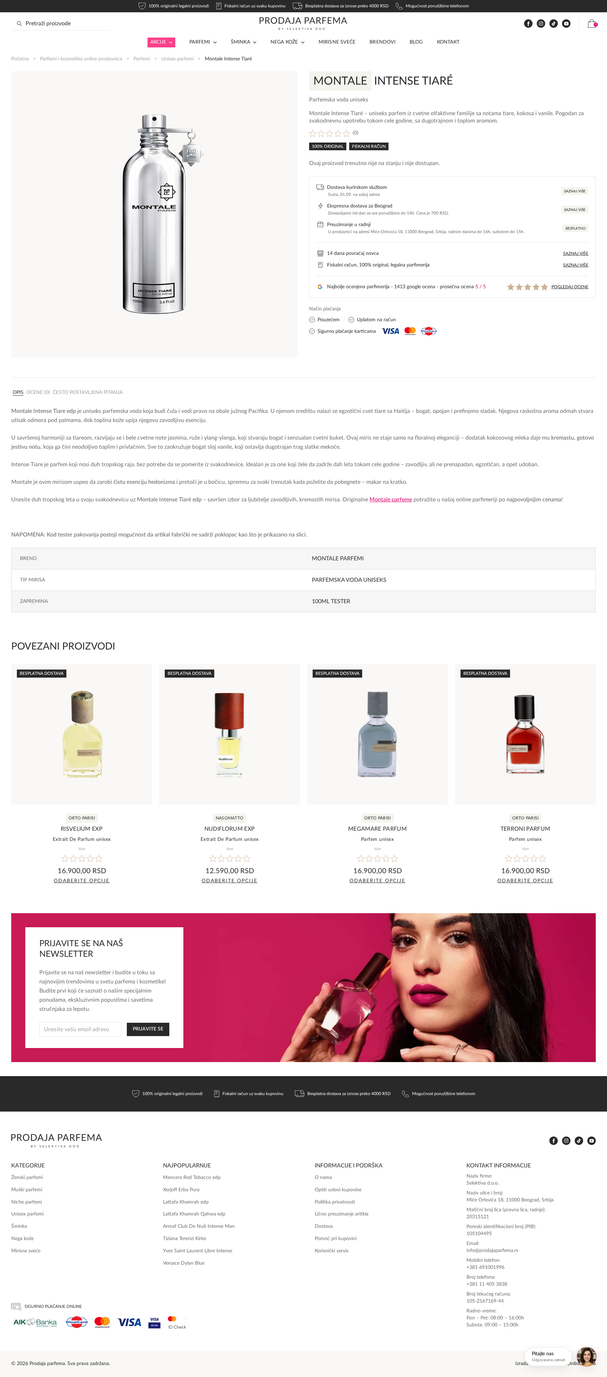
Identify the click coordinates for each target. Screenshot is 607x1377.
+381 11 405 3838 (486, 1284)
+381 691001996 (485, 1267)
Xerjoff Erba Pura (181, 1189)
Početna (20, 59)
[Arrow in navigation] (169, 42)
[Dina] (76, 1322)
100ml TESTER (331, 601)
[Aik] (35, 1322)
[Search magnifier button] (19, 23)
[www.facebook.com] (528, 23)
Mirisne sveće (337, 42)
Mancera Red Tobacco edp (192, 1177)
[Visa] (129, 1322)
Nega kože (284, 42)
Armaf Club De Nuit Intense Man (199, 1226)
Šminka (240, 42)
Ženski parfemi (27, 1177)
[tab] (18, 392)
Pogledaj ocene (569, 287)
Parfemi (141, 59)
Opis (18, 392)
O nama (323, 1177)
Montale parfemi (338, 558)
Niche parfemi (26, 1202)
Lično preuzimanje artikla (341, 1214)
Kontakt (448, 42)
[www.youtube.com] (566, 23)
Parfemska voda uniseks (349, 580)
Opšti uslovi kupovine (338, 1189)
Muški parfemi (26, 1189)
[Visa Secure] (154, 1322)
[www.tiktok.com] (553, 23)
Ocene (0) (38, 392)
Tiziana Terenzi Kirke (184, 1238)
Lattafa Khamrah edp (186, 1202)
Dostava (324, 1226)
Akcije (158, 42)
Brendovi (383, 42)
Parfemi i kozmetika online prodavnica (81, 59)
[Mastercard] (102, 1322)
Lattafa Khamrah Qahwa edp (194, 1214)
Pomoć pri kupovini (336, 1238)
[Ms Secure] (177, 1322)
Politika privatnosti (335, 1202)
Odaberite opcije (82, 880)
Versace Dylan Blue (183, 1263)
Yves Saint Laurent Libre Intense (197, 1250)
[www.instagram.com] (541, 23)
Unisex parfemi (177, 59)
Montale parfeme (391, 499)
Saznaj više (575, 191)
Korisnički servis (331, 1250)
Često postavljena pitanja (88, 392)
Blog (416, 42)
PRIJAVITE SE (148, 1029)
